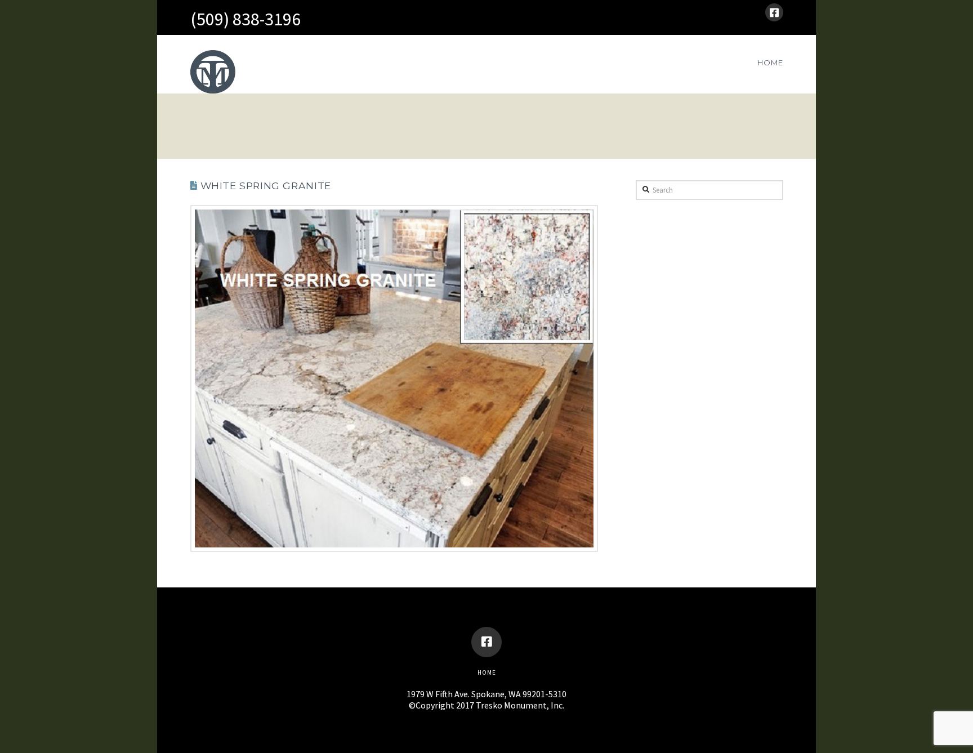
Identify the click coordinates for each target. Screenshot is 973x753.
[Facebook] (774, 12)
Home (486, 672)
